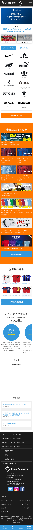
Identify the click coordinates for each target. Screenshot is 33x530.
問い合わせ (29, 528)
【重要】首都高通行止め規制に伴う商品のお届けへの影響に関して (16, 414)
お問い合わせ (9, 459)
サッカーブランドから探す (14, 434)
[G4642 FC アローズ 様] (6, 291)
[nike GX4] (24, 173)
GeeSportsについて (12, 463)
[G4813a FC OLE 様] (16, 279)
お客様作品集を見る (16, 302)
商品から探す (24, 48)
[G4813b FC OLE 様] (6, 279)
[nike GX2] (24, 155)
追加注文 (12, 528)
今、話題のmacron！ (10, 423)
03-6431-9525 (17, 479)
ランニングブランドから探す (14, 443)
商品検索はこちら (16, 115)
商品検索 (20, 528)
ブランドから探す (8, 48)
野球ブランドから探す (12, 447)
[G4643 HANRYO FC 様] (16, 291)
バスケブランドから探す (13, 438)
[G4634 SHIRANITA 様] (27, 279)
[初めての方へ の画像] (24, 43)
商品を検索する (16, 254)
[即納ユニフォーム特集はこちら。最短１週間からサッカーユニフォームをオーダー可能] (16, 140)
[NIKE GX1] (8, 155)
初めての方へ (9, 451)
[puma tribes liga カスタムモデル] (16, 208)
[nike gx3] (8, 173)
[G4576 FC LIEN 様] (27, 291)
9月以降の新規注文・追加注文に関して (16, 404)
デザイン (8, 455)
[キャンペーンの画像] (8, 42)
